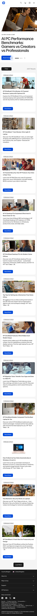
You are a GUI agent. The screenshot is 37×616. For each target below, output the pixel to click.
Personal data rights (18, 605)
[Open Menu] (34, 3)
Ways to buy (4, 581)
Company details (21, 607)
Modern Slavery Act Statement (9, 602)
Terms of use (29, 605)
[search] (21, 3)
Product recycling (11, 601)
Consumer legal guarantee (8, 607)
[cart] (25, 3)
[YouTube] (14, 598)
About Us (4, 576)
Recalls (3, 601)
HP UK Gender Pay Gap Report (9, 604)
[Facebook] (6, 598)
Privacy (20, 604)
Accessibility (21, 601)
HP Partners (4, 590)
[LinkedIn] (2, 598)
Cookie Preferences (6, 605)
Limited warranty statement (8, 608)
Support (3, 585)
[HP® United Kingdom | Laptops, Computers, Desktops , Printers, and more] (3, 3)
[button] (12, 58)
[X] (10, 598)
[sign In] (29, 3)
